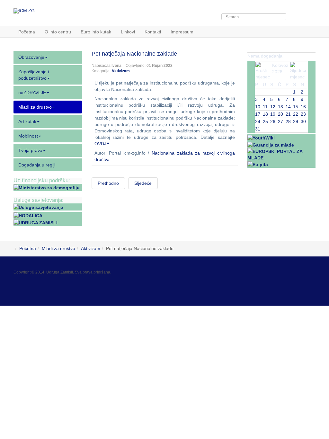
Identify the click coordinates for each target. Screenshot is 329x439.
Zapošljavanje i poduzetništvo (33, 75)
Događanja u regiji (36, 164)
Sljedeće (143, 183)
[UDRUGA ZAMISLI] (35, 222)
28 (288, 121)
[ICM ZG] (24, 10)
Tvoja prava (30, 150)
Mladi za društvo (35, 107)
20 (280, 114)
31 (257, 128)
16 (303, 106)
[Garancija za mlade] (270, 144)
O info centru (58, 31)
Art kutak (27, 121)
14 (288, 106)
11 (265, 106)
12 (272, 106)
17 (257, 114)
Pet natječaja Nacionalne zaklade (134, 53)
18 (265, 114)
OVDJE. (102, 143)
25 (265, 121)
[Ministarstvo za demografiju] (46, 187)
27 (280, 121)
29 (295, 121)
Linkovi (128, 31)
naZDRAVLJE (32, 92)
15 (295, 106)
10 (257, 106)
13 (280, 106)
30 (303, 121)
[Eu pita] (257, 164)
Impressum (182, 31)
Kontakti (153, 31)
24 (257, 121)
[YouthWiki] (261, 137)
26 (272, 121)
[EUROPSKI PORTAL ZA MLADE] (281, 154)
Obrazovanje (31, 57)
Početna (26, 31)
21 (288, 114)
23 (303, 114)
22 (295, 114)
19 (272, 114)
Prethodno (108, 183)
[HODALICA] (27, 215)
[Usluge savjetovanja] (38, 207)
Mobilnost (28, 136)
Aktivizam (120, 71)
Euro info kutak (96, 31)
